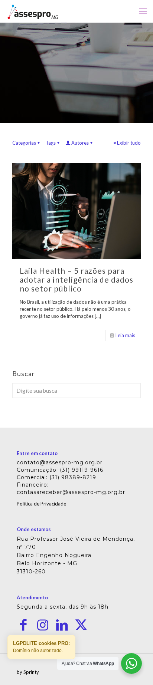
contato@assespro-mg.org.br (59, 462)
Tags (51, 143)
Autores (80, 143)
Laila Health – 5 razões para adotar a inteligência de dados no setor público (76, 279)
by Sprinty (28, 672)
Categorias (24, 143)
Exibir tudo (129, 143)
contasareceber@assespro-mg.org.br (71, 492)
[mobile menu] (143, 11)
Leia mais (125, 335)
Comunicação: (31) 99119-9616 (60, 470)
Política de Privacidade (41, 504)
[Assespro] (33, 11)
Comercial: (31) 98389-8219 (56, 477)
